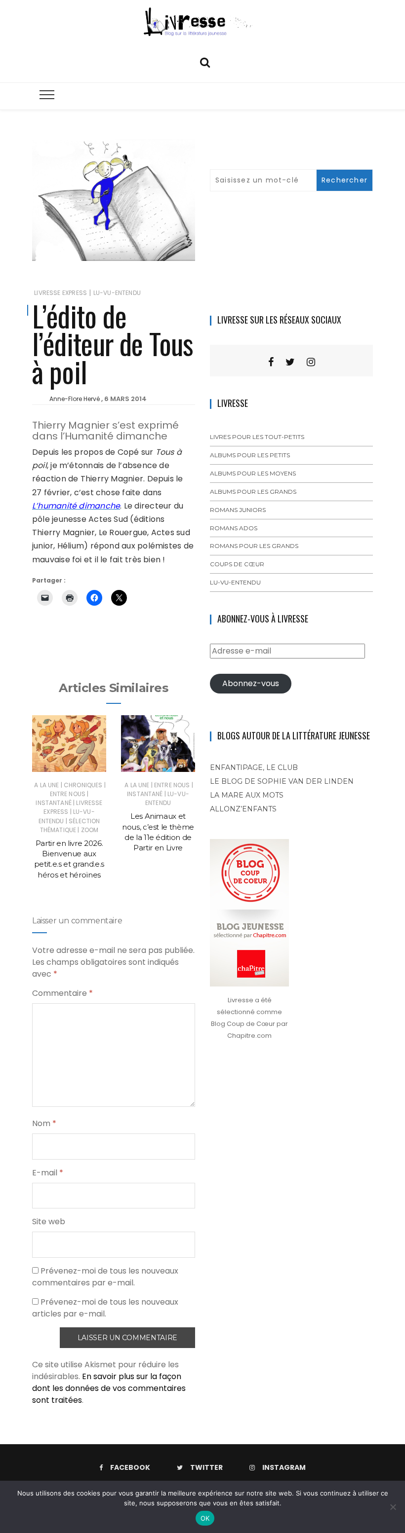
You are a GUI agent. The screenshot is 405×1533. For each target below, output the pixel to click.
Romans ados (233, 528)
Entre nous (68, 794)
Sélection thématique (70, 825)
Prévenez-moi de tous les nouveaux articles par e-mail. (105, 1307)
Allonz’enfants (243, 808)
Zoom (90, 830)
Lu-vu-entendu (117, 293)
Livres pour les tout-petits (257, 436)
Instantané (54, 803)
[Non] (393, 1507)
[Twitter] (290, 362)
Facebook (130, 1467)
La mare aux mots (247, 795)
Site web (48, 1221)
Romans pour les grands (254, 545)
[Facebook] (271, 362)
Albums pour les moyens (253, 473)
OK (205, 1518)
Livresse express (60, 293)
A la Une (46, 785)
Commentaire (62, 993)
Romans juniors (238, 509)
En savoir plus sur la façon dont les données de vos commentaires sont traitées (109, 1388)
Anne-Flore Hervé (74, 399)
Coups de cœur (237, 564)
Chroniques (83, 785)
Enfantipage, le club (254, 767)
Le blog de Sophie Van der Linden (282, 781)
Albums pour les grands (253, 491)
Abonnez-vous (250, 683)
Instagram (284, 1467)
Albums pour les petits (250, 455)
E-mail (47, 1172)
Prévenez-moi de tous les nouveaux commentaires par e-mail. (105, 1276)
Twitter (206, 1467)
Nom (44, 1123)
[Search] (205, 61)
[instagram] (311, 362)
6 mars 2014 (125, 398)
